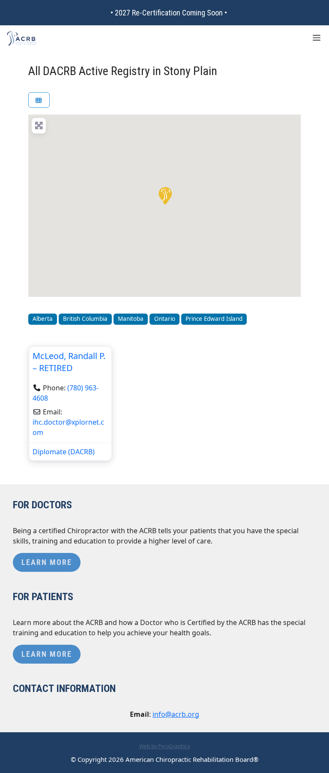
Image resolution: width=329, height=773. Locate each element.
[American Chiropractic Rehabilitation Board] (21, 38)
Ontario (164, 319)
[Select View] (39, 100)
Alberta (43, 319)
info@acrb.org (176, 714)
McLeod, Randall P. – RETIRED (69, 362)
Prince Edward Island (213, 319)
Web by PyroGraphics (164, 746)
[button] (164, 195)
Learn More (46, 562)
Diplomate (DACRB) (64, 451)
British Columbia (85, 319)
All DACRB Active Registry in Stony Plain (122, 71)
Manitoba (131, 319)
